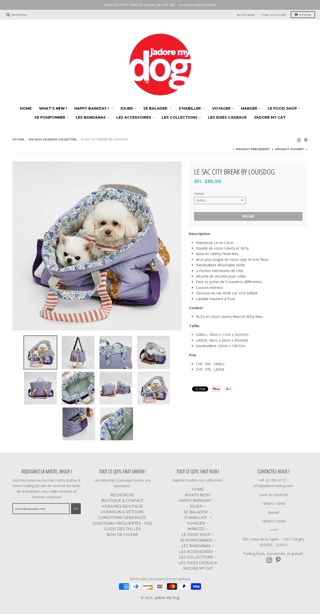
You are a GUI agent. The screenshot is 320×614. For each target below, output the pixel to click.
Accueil (18, 139)
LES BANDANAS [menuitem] (91, 117)
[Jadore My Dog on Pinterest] (306, 140)
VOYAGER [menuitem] (221, 108)
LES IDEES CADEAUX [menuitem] (227, 117)
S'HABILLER (196, 517)
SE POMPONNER (196, 540)
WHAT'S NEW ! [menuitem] (53, 108)
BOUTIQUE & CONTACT (122, 500)
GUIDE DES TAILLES (122, 529)
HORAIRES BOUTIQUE (122, 506)
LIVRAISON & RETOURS (122, 512)
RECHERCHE (122, 495)
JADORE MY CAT (198, 568)
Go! (76, 508)
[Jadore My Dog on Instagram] (299, 140)
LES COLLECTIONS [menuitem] (180, 117)
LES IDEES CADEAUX (197, 563)
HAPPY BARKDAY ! (196, 500)
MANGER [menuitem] (249, 108)
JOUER (196, 506)
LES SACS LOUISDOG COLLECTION (52, 139)
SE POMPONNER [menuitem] (49, 117)
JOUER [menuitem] (126, 108)
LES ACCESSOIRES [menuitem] (133, 117)
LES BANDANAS (196, 546)
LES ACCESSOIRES (196, 551)
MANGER (196, 529)
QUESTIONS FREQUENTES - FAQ (122, 523)
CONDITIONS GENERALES (122, 517)
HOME (198, 489)
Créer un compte (274, 15)
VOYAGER (196, 523)
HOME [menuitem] (26, 108)
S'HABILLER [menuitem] (190, 108)
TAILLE (199, 193)
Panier (305, 15)
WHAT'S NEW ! (197, 495)
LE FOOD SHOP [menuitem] (282, 108)
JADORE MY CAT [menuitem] (270, 117)
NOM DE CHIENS (122, 534)
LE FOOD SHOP (196, 534)
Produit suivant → (291, 149)
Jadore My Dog (167, 597)
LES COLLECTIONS (196, 557)
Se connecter (246, 15)
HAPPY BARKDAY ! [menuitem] (92, 108)
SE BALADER (196, 512)
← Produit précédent (251, 149)
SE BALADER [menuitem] (155, 108)
